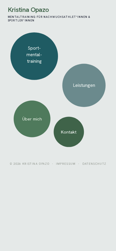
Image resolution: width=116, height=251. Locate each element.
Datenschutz (94, 164)
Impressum (66, 164)
